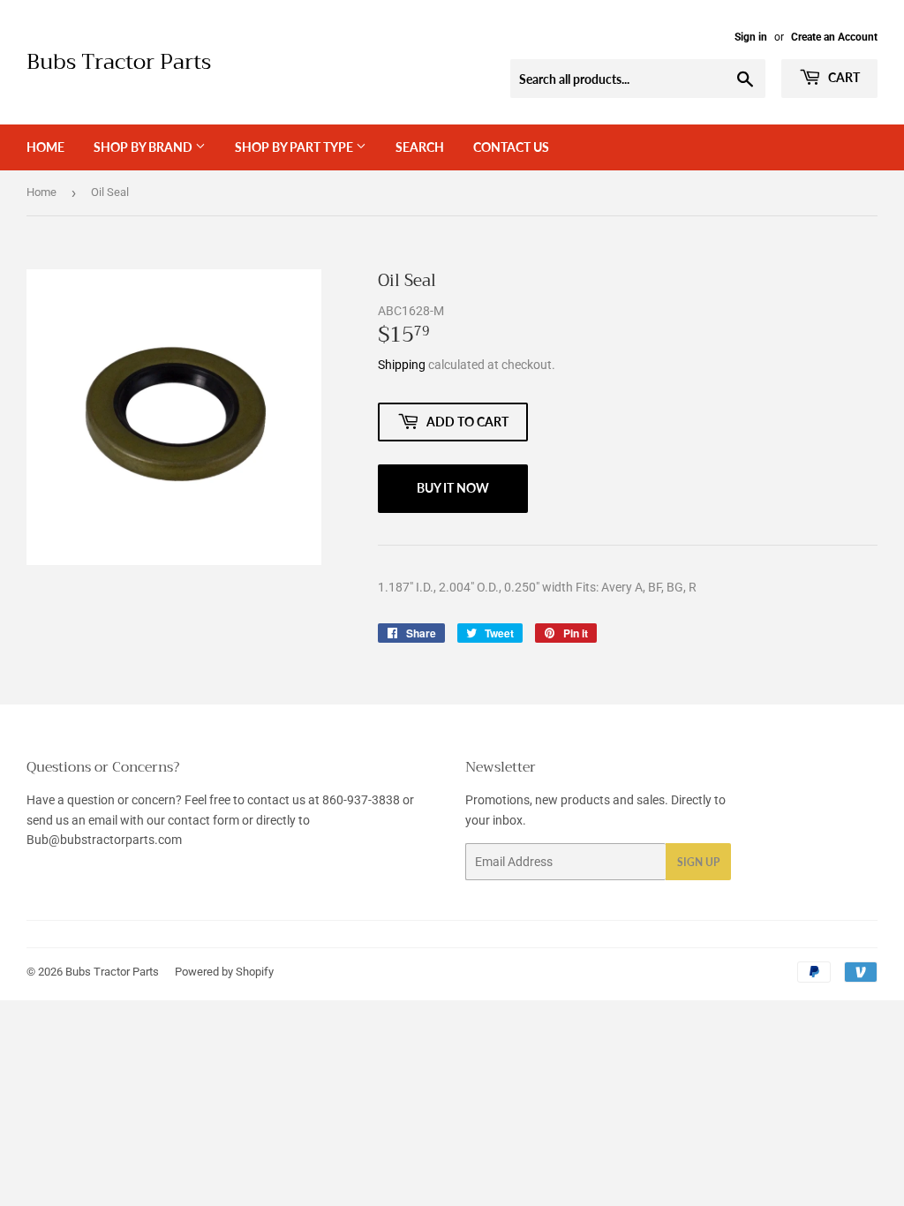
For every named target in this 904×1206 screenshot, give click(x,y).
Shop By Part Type (295, 147)
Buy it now (453, 487)
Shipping (402, 365)
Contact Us (511, 147)
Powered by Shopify (224, 971)
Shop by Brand (144, 147)
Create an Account (834, 37)
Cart (842, 77)
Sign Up (698, 862)
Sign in (750, 37)
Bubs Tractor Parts (118, 63)
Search (420, 147)
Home (45, 147)
